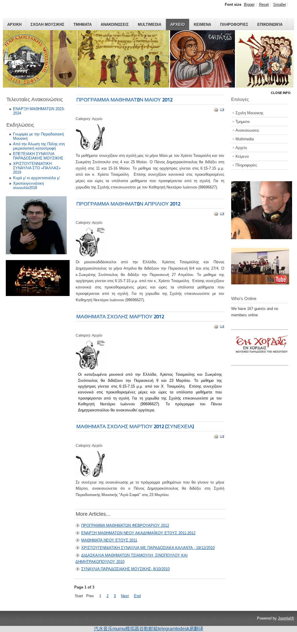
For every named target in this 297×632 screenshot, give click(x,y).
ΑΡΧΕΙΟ (177, 24)
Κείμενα (242, 156)
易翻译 (196, 628)
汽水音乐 (103, 628)
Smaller (279, 4)
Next (125, 596)
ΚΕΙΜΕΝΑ (202, 24)
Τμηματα (82, 24)
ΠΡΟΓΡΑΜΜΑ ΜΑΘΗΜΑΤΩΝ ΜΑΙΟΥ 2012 (124, 100)
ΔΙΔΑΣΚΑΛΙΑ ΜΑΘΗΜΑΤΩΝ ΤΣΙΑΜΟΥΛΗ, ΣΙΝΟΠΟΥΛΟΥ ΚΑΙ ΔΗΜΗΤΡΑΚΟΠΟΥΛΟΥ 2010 (131, 558)
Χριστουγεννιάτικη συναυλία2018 (28, 185)
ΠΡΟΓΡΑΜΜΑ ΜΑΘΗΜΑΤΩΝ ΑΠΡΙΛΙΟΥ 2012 (128, 204)
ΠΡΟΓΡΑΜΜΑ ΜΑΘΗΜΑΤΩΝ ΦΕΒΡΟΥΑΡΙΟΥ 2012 (125, 525)
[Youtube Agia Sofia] (260, 283)
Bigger (249, 4)
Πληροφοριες (234, 24)
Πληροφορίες (246, 165)
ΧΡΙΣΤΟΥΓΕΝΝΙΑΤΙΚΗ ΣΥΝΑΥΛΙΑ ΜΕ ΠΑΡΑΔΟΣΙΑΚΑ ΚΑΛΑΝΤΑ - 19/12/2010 (148, 548)
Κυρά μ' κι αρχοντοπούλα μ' (36, 178)
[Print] (216, 111)
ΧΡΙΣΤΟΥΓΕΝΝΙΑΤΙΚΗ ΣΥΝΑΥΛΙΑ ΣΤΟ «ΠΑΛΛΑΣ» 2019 (37, 168)
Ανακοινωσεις (115, 24)
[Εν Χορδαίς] (263, 361)
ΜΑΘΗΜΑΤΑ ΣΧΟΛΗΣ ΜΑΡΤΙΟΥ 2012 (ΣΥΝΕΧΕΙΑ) (135, 426)
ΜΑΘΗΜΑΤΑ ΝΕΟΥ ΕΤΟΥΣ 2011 (109, 540)
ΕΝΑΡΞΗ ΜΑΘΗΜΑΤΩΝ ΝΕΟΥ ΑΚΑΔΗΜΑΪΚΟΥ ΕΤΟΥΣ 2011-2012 (138, 533)
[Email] (222, 111)
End (137, 596)
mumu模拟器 (126, 628)
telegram (167, 628)
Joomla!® (286, 618)
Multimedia (149, 24)
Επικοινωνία (269, 24)
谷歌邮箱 (148, 628)
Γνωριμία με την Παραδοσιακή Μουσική (38, 136)
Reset (264, 4)
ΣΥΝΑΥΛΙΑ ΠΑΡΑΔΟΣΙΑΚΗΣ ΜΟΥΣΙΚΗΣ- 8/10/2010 (125, 569)
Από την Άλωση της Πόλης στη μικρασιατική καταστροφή (39, 146)
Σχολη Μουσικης (47, 24)
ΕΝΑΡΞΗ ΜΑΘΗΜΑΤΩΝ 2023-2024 (39, 111)
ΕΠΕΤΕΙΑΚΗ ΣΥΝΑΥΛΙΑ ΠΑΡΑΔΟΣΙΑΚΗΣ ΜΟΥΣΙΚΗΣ (38, 156)
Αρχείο (241, 148)
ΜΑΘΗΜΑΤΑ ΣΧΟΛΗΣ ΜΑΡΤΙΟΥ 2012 (120, 316)
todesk (182, 628)
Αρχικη (14, 24)
